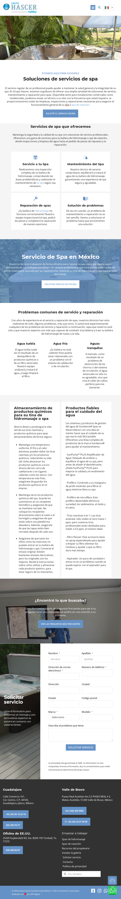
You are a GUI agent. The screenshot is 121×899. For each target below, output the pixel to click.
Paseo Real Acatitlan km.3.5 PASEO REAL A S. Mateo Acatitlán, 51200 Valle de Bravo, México (87, 798)
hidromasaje (42, 210)
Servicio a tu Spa (35, 164)
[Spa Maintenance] (86, 157)
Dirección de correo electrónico (59, 669)
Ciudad (86, 684)
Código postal (89, 698)
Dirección (53, 684)
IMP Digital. (35, 894)
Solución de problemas (86, 205)
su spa (40, 182)
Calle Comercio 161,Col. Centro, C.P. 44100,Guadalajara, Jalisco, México (18, 800)
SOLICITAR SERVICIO (80, 747)
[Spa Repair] (35, 199)
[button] (92, 7)
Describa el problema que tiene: (66, 725)
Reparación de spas (35, 205)
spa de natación (80, 104)
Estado (52, 698)
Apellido (86, 653)
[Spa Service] (35, 157)
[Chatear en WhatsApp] (112, 890)
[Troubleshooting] (85, 199)
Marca (51, 712)
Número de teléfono (93, 667)
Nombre (53, 653)
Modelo (86, 712)
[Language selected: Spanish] (108, 7)
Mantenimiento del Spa (85, 164)
